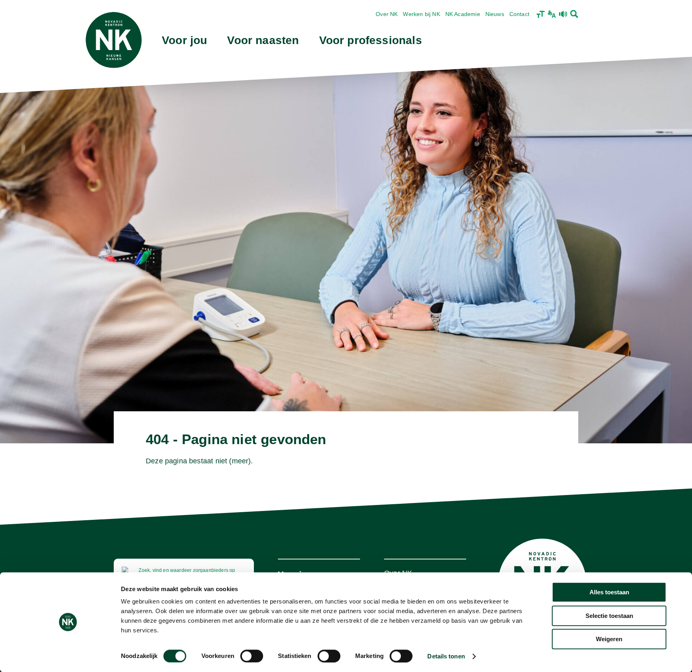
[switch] (251, 656)
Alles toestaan (609, 592)
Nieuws (494, 14)
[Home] (114, 40)
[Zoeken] (574, 14)
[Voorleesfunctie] (563, 14)
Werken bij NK (421, 14)
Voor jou (184, 40)
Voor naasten (263, 40)
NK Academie (462, 14)
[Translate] (552, 14)
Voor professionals (370, 40)
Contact (519, 14)
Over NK (387, 14)
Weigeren (609, 639)
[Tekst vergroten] (541, 14)
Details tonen (446, 656)
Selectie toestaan (609, 615)
